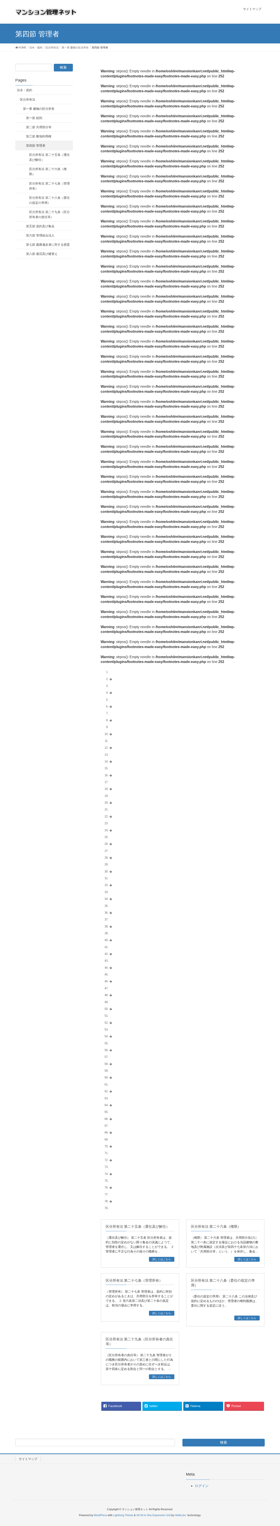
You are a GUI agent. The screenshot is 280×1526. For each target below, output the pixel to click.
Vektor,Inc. (181, 1515)
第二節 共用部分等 (38, 127)
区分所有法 (27, 99)
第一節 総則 (34, 118)
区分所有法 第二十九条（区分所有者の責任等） (49, 214)
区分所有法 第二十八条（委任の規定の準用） (49, 200)
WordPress (100, 1515)
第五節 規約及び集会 (40, 226)
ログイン (202, 1486)
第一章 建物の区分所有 (38, 108)
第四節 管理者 (35, 145)
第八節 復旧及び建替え (42, 254)
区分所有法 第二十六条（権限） (48, 171)
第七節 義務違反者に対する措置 (48, 244)
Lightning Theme (123, 1515)
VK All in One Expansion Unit (153, 1515)
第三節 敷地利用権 (38, 136)
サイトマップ (28, 1459)
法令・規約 (24, 90)
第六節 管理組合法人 (40, 235)
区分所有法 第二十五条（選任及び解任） (49, 157)
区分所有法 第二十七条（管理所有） (49, 186)
